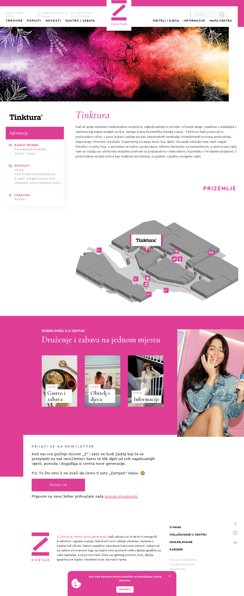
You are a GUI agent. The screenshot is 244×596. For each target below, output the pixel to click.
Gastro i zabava (80, 20)
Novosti (53, 20)
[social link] (235, 523)
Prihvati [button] (125, 589)
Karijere (176, 549)
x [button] (170, 576)
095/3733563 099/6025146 (34, 174)
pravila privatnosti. (121, 496)
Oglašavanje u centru (188, 534)
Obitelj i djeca (166, 20)
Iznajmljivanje (181, 542)
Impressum (177, 568)
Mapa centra (221, 20)
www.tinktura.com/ (45, 183)
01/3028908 (81, 16)
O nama (175, 527)
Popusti (34, 20)
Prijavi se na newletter (63, 446)
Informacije (194, 20)
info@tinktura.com (41, 178)
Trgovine (14, 20)
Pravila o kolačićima (183, 559)
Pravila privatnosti (182, 564)
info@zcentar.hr (84, 13)
